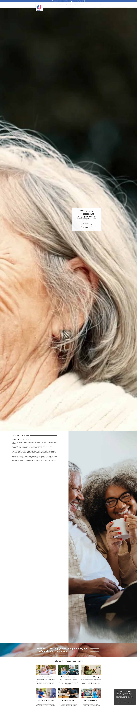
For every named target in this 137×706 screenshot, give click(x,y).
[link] (39, 4)
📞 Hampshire (86, 227)
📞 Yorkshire (86, 223)
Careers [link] (76, 4)
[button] (100, 5)
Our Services (94, 650)
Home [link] (55, 4)
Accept (130, 702)
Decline (120, 702)
